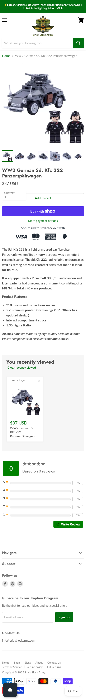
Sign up (64, 617)
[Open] (10, 690)
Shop (17, 662)
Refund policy (35, 667)
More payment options (43, 221)
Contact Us (54, 662)
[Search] (78, 43)
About (39, 662)
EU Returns (54, 667)
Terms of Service (12, 667)
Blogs (27, 662)
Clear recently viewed (22, 367)
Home (6, 56)
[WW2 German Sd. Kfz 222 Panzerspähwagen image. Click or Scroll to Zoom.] (43, 104)
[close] (39, 381)
